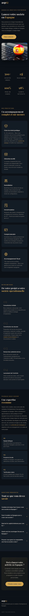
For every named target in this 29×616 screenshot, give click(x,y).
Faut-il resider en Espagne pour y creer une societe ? (12, 516)
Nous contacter (8, 36)
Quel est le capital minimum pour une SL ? (13, 524)
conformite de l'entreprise (18, 425)
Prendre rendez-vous (14, 584)
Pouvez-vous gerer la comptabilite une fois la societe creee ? (12, 541)
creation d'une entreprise (10, 337)
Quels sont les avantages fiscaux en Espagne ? (13, 532)
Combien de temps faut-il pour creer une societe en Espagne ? (13, 508)
